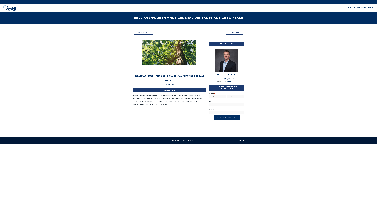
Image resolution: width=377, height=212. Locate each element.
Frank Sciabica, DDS (227, 75)
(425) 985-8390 (229, 79)
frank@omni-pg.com (229, 81)
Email (211, 101)
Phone (212, 109)
